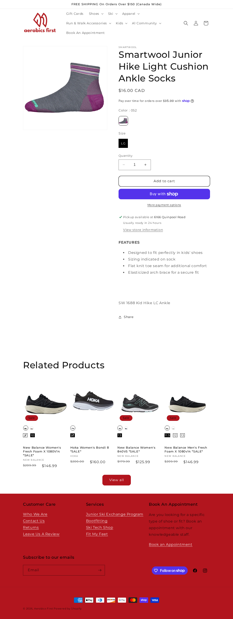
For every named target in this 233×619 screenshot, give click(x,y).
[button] (95, 13)
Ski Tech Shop (99, 527)
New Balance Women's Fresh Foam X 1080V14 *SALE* (42, 451)
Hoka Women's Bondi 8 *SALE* (89, 449)
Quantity (125, 155)
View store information (143, 230)
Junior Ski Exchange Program (114, 514)
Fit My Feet (97, 534)
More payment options (164, 205)
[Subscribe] (100, 570)
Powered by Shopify (68, 608)
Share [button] (129, 317)
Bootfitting (97, 521)
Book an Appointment (170, 544)
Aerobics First (43, 608)
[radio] (123, 121)
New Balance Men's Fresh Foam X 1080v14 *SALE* (186, 449)
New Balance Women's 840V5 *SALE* (136, 449)
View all (116, 480)
